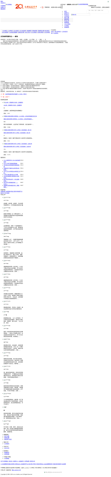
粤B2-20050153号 (16, 470)
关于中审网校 (4, 461)
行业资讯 (55, 33)
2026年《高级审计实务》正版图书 (13, 105)
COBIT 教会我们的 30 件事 (11, 174)
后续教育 (29, 30)
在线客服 (8, 191)
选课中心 (3, 7)
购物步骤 (6, 437)
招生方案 (13, 191)
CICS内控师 (22, 30)
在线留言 (21, 461)
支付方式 (6, 448)
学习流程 (7, 193)
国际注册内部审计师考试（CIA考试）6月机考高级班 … (18, 119)
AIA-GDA (27, 32)
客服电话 (6, 452)
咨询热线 (6, 454)
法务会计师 (21, 32)
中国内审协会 (40, 464)
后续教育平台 (24, 464)
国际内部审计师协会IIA (14, 464)
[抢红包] (80, 15)
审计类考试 (58, 31)
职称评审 (34, 30)
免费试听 (3, 191)
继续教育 (3, 9)
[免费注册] (74, 4)
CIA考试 (4, 30)
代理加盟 (27, 461)
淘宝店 (11, 461)
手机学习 (3, 3)
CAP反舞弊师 (4, 464)
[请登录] (69, 4)
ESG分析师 (5, 32)
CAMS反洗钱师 (13, 32)
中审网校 (3, 5)
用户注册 (6, 436)
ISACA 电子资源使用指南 (10, 163)
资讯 (52, 31)
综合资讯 (47, 30)
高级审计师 (41, 30)
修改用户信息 (8, 439)
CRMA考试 (40, 32)
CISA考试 (16, 30)
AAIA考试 (47, 32)
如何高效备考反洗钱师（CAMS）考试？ (16, 94)
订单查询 (6, 443)
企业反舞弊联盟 (48, 464)
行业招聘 (63, 464)
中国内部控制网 (56, 464)
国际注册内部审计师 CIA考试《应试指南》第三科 (17, 132)
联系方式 (32, 461)
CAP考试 (10, 30)
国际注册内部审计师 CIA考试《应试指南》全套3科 (17, 146)
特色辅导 (18, 191)
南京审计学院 (32, 464)
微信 (2, 1)
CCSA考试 (34, 32)
